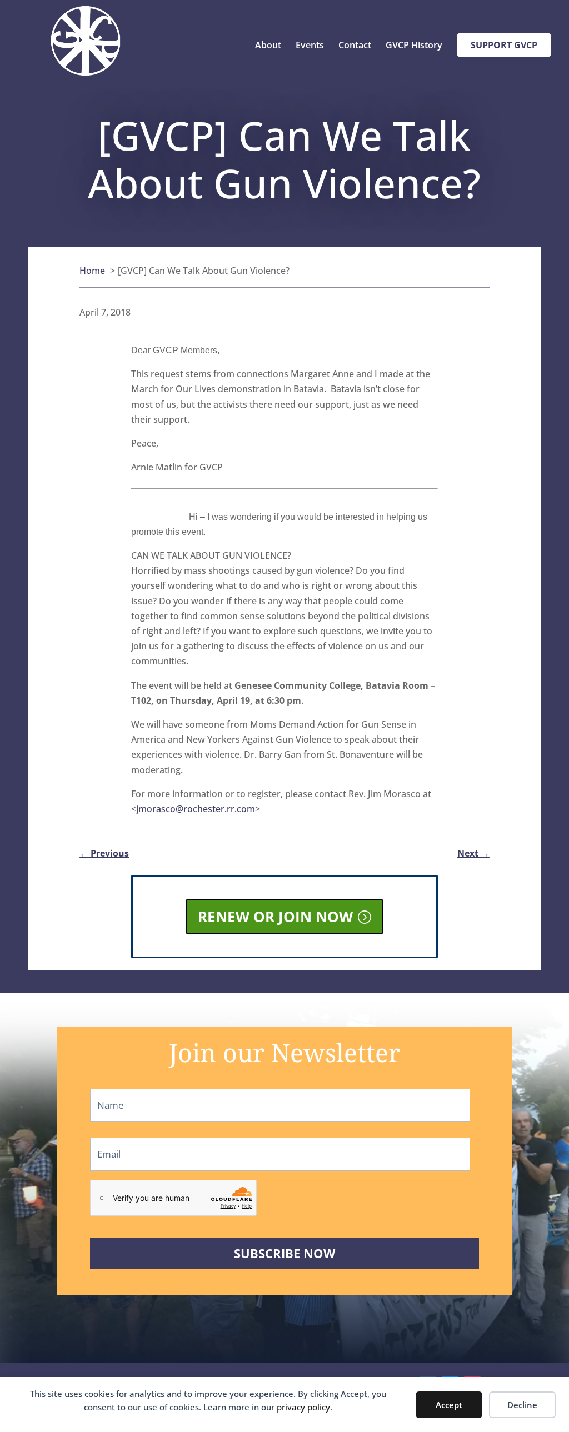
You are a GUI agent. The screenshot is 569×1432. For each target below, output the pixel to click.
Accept (449, 1404)
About (268, 46)
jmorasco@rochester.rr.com (195, 809)
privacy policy (303, 1407)
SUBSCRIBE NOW (284, 1253)
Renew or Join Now (275, 917)
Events (310, 46)
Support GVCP (504, 45)
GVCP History (414, 46)
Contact (354, 46)
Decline (522, 1404)
